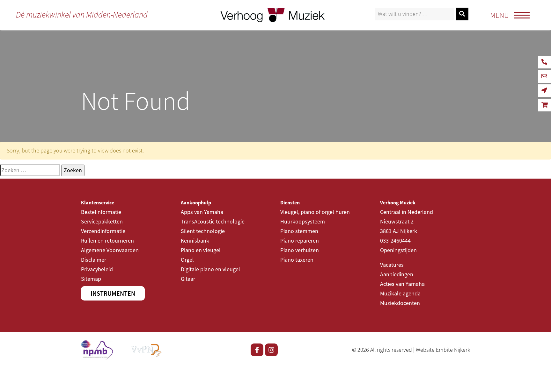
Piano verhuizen (299, 250)
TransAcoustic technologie (213, 221)
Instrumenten (113, 293)
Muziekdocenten (400, 303)
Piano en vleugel (201, 250)
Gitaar (188, 278)
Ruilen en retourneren (107, 240)
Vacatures (392, 264)
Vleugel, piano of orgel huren (315, 212)
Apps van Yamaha (202, 212)
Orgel (187, 259)
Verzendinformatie (103, 231)
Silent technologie (203, 231)
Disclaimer (93, 259)
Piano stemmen (299, 231)
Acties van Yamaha (402, 283)
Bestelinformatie (101, 212)
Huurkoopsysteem (302, 221)
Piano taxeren (296, 259)
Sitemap (91, 278)
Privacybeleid (97, 269)
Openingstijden (398, 250)
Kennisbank (195, 240)
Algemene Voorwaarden (110, 250)
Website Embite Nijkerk (443, 349)
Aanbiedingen (396, 274)
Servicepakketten (102, 221)
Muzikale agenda (400, 293)
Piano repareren (299, 240)
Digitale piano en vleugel (210, 269)
